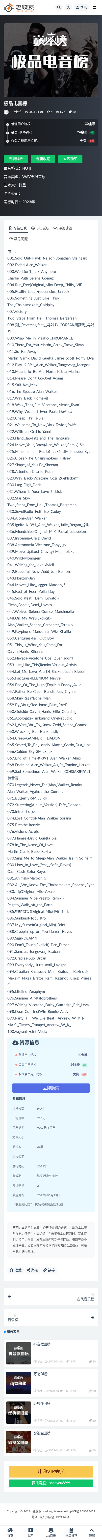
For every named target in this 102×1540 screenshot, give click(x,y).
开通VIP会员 (51, 1471)
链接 (51, 1270)
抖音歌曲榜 (42, 1344)
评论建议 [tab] (65, 228)
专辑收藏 (43, 159)
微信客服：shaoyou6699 (51, 1483)
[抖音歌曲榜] (18, 1353)
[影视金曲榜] (18, 1442)
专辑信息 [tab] (20, 228)
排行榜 (17, 112)
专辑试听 (16, 159)
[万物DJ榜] (18, 1383)
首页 (10, 1535)
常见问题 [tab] (21, 239)
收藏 (18, 1270)
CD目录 (51, 1535)
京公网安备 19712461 (54, 1517)
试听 (31, 1535)
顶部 (92, 1535)
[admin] (6, 112)
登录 (83, 7)
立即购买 (70, 159)
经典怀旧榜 (42, 1403)
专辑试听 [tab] (43, 228)
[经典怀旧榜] (18, 1412)
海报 (34, 1270)
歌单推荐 (71, 1535)
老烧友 (36, 1511)
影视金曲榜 (42, 1433)
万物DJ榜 (40, 1374)
